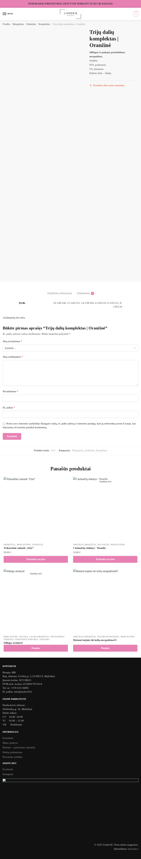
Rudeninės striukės (26, 639)
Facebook (8, 769)
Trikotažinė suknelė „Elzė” (19, 548)
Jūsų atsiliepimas (13, 356)
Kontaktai (8, 738)
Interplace (133, 848)
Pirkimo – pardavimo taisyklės (19, 747)
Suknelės (37, 545)
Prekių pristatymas (12, 752)
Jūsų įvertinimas (12, 341)
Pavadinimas (10, 391)
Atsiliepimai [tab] (83, 293)
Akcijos (23, 637)
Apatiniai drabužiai (84, 545)
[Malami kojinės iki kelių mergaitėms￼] (105, 601)
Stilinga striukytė (13, 642)
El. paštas (9, 407)
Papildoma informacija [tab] (59, 293)
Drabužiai (31, 24)
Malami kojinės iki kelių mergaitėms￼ (95, 640)
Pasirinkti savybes (35, 559)
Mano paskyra (10, 742)
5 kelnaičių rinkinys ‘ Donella (89, 548)
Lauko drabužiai (39, 637)
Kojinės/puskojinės (108, 637)
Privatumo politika (12, 757)
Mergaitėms (18, 24)
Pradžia (6, 24)
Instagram (8, 774)
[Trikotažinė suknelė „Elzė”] (36, 509)
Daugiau (35, 648)
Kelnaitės (103, 545)
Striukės (45, 639)
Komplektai (44, 24)
